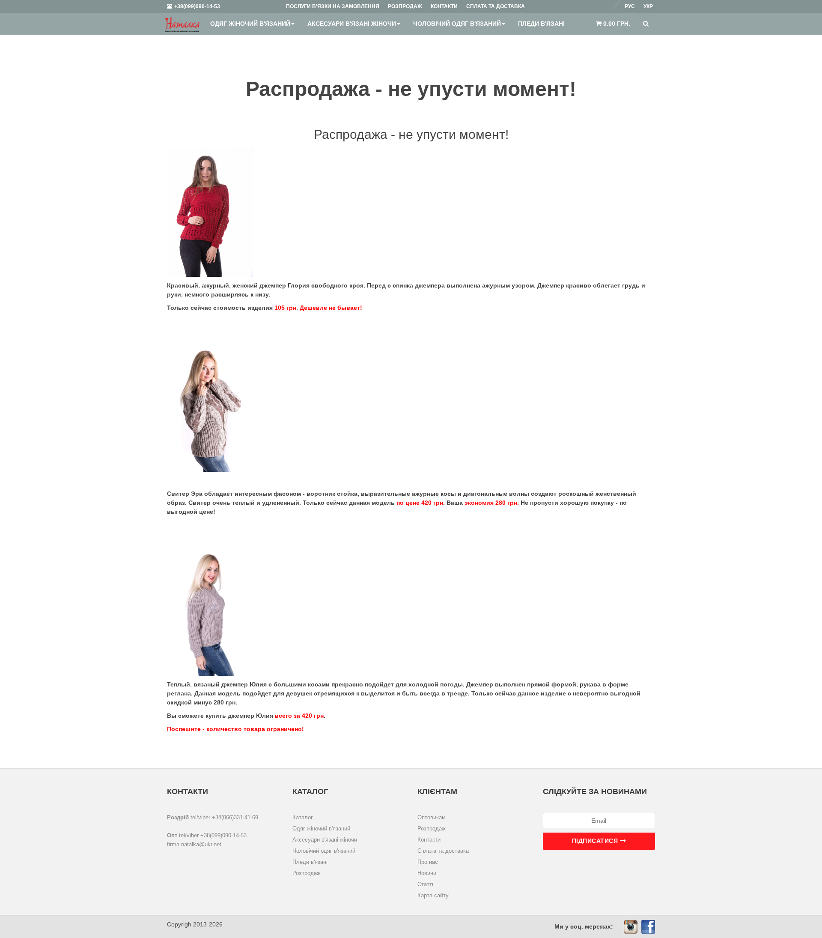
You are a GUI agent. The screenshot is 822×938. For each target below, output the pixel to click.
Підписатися (596, 840)
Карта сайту (433, 895)
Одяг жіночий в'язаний (250, 23)
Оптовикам (431, 817)
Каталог (302, 817)
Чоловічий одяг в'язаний (457, 23)
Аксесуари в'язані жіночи (351, 23)
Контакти (429, 839)
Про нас (427, 862)
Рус (630, 6)
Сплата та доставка (443, 851)
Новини (426, 873)
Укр (648, 6)
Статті (425, 884)
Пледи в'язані (541, 23)
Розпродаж (306, 873)
